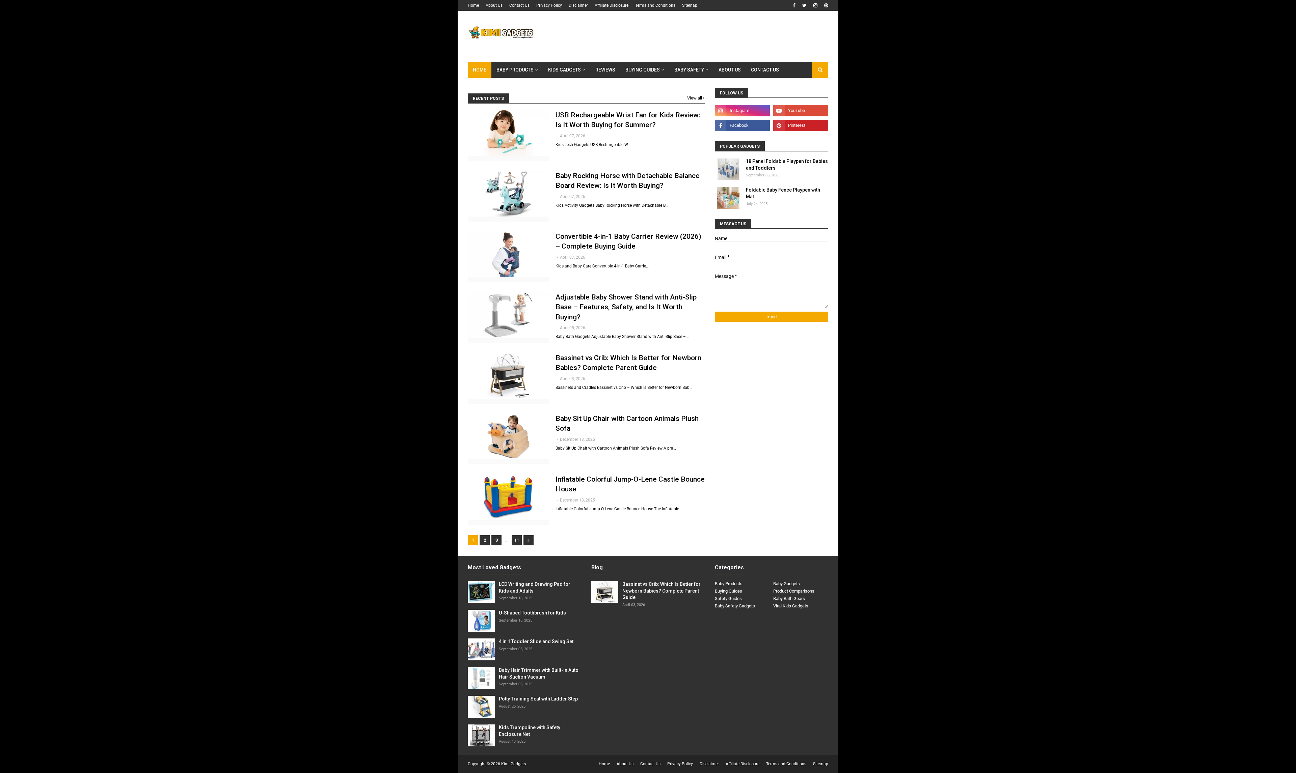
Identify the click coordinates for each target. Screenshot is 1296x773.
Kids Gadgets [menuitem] (564, 70)
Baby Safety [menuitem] (689, 70)
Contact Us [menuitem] (765, 70)
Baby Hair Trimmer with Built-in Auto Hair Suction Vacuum (538, 673)
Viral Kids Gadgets (790, 605)
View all (694, 98)
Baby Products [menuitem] (515, 70)
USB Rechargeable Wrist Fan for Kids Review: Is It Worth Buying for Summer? (628, 120)
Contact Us (519, 5)
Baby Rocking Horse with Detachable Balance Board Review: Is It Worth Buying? (628, 181)
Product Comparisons (793, 591)
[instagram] (815, 5)
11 (516, 540)
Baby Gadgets (786, 583)
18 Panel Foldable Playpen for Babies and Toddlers (787, 165)
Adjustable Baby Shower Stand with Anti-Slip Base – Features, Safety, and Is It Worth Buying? (626, 307)
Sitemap (689, 5)
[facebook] (794, 5)
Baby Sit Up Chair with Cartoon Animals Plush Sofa (627, 423)
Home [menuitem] (479, 70)
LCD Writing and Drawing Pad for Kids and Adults (534, 587)
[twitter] (804, 5)
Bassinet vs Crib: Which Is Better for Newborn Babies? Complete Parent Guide (628, 363)
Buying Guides (728, 591)
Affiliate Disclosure (611, 5)
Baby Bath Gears (789, 598)
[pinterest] (825, 5)
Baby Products (728, 583)
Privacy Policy (549, 5)
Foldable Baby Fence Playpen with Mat (783, 193)
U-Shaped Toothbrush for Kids (532, 612)
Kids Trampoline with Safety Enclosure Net (529, 731)
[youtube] (800, 110)
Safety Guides (728, 598)
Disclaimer (578, 5)
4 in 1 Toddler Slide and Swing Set (536, 641)
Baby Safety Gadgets (735, 605)
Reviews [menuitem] (605, 70)
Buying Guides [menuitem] (642, 70)
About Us (494, 5)
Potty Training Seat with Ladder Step (538, 699)
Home (473, 5)
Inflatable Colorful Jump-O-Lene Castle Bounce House (630, 484)
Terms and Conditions (655, 5)
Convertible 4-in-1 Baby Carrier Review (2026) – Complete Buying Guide (628, 241)
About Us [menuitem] (730, 70)
